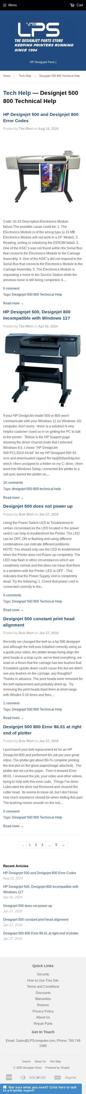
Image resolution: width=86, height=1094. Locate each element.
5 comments (12, 595)
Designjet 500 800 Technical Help (37, 294)
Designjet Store (32, 1067)
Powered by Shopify (58, 1067)
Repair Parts (43, 1023)
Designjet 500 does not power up (38, 506)
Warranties (43, 999)
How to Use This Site (43, 980)
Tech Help (25, 75)
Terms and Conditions (43, 986)
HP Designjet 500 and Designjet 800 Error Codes (39, 873)
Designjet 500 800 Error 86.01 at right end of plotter (40, 933)
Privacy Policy (43, 1011)
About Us (43, 1017)
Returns (43, 1005)
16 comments (13, 482)
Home (6, 75)
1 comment (11, 703)
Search (26, 1061)
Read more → (13, 303)
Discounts (43, 993)
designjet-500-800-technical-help (36, 489)
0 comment (11, 288)
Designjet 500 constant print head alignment (35, 919)
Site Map (55, 1061)
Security (43, 974)
